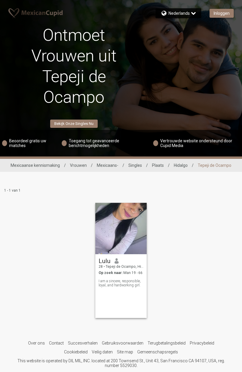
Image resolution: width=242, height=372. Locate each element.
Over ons (36, 343)
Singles (135, 165)
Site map (125, 352)
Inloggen (222, 13)
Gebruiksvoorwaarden (122, 343)
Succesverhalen (83, 343)
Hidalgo (181, 165)
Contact (56, 343)
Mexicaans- (107, 165)
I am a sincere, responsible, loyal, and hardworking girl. (120, 283)
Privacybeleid (202, 343)
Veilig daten (102, 352)
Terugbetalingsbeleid (167, 343)
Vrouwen (78, 165)
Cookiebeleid (76, 352)
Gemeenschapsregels (157, 352)
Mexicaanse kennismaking (35, 165)
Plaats (158, 165)
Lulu (104, 261)
